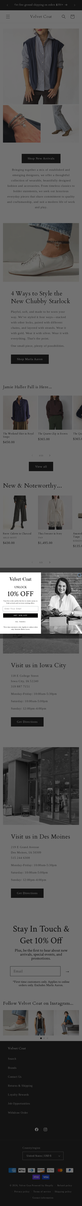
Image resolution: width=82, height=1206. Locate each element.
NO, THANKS (20, 621)
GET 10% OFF (20, 615)
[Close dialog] (79, 575)
